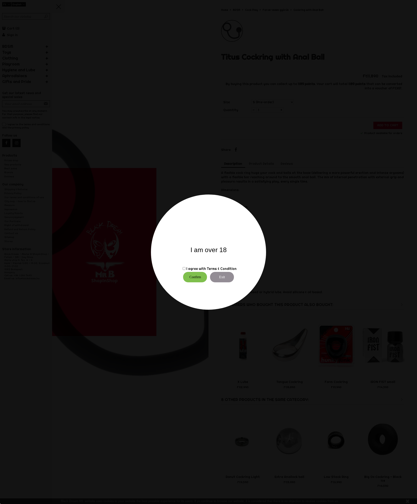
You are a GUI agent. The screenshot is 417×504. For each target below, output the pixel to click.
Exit (222, 277)
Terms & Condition (222, 268)
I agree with (196, 268)
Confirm (195, 277)
